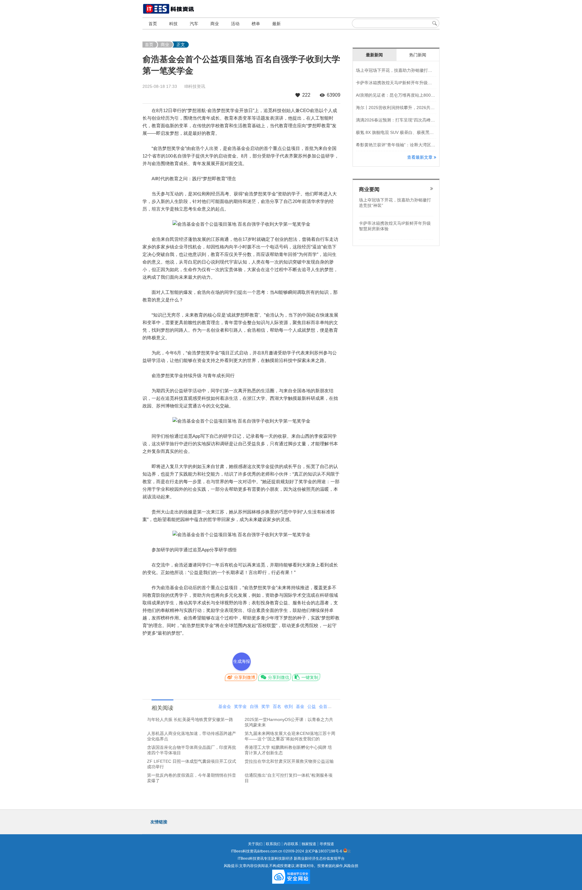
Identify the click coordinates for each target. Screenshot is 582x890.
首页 (153, 23)
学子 (334, 706)
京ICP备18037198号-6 (323, 851)
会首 (323, 706)
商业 (214, 23)
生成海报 (241, 661)
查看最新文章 (420, 157)
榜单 (256, 23)
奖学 (265, 706)
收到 (288, 706)
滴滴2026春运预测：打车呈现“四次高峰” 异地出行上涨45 (410, 120)
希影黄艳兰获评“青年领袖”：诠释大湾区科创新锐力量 (406, 144)
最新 (276, 23)
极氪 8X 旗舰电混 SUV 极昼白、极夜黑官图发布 (401, 132)
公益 (311, 706)
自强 (254, 706)
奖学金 (240, 706)
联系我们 (273, 844)
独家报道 (309, 844)
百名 (277, 706)
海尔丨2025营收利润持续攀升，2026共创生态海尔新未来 (410, 107)
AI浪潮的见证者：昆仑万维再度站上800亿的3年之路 (405, 95)
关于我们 (255, 844)
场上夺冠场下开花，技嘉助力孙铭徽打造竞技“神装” (404, 70)
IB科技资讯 (194, 86)
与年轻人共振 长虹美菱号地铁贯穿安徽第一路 (190, 719)
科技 (173, 23)
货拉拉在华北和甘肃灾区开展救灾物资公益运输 (289, 761)
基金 (300, 706)
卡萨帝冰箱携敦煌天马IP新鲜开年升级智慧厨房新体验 (406, 82)
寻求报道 (326, 844)
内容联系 (291, 844)
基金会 (224, 706)
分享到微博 (244, 677)
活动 (235, 23)
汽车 (194, 23)
